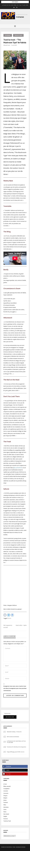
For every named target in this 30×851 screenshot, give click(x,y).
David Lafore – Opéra (21, 625)
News (4, 811)
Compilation (6, 788)
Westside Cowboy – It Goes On (14, 731)
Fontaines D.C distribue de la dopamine (16, 747)
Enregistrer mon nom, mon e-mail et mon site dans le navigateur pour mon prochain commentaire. (15, 688)
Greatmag (18, 847)
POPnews (20, 17)
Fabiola (9, 618)
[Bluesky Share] (8, 614)
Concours (5, 793)
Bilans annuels (7, 786)
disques (5, 798)
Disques (5, 795)
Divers (5, 800)
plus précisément (18, 467)
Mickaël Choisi (6, 45)
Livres (4, 809)
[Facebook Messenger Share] (12, 614)
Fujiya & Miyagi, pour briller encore (15, 752)
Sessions (5, 818)
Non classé (6, 814)
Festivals (5, 802)
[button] (14, 7)
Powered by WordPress (6, 847)
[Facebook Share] (4, 614)
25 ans (5, 784)
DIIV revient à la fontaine (13, 736)
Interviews (7, 35)
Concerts (5, 791)
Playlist (5, 816)
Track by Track (18, 35)
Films (4, 805)
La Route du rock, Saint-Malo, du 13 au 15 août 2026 (15, 5)
